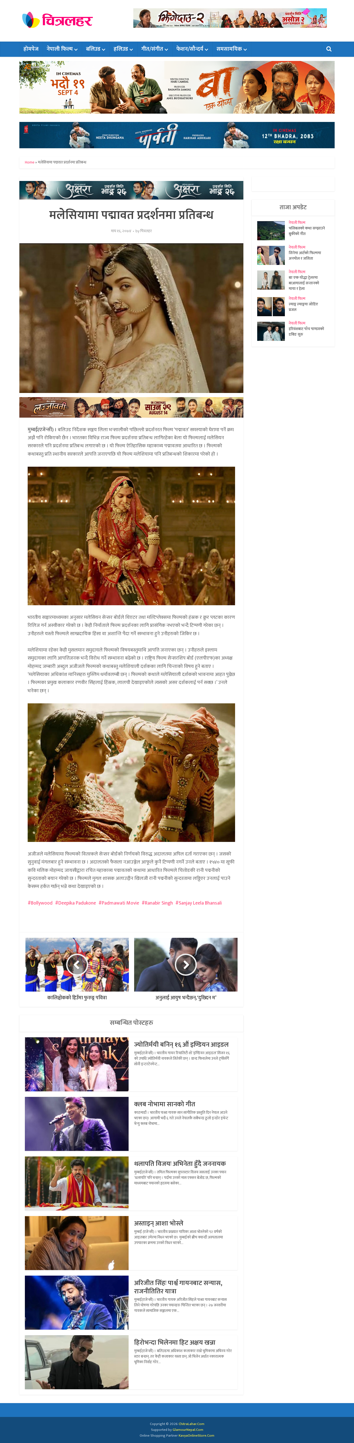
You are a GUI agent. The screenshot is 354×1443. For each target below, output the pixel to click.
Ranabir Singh (159, 903)
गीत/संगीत (152, 49)
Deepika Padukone (77, 903)
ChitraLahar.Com (191, 1424)
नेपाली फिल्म (60, 49)
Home (29, 162)
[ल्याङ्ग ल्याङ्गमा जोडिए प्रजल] (273, 306)
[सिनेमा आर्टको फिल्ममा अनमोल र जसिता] (273, 255)
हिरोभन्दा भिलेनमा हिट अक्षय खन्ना (174, 1342)
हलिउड (121, 49)
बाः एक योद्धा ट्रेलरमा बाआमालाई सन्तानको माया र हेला (304, 283)
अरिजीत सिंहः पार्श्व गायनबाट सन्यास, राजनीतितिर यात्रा (178, 1287)
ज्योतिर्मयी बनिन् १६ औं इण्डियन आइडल (181, 1044)
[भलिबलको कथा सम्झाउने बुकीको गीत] (273, 230)
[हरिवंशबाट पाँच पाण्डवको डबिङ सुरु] (273, 331)
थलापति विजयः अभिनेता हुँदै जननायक (180, 1163)
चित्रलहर (146, 231)
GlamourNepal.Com (188, 1430)
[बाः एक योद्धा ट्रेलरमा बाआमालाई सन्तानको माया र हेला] (273, 280)
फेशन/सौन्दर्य (189, 49)
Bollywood (42, 903)
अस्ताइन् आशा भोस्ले (158, 1223)
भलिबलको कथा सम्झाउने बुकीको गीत (307, 231)
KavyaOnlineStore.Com (196, 1435)
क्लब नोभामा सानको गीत (164, 1104)
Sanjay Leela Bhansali (200, 903)
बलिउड (93, 49)
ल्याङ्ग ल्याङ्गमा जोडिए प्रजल (303, 307)
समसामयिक (229, 49)
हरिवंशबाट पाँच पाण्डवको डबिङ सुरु (306, 331)
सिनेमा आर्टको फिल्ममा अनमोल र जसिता (305, 255)
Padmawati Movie (120, 903)
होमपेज (31, 49)
